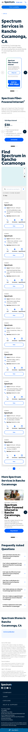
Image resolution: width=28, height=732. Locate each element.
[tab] (14, 692)
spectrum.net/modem (5, 655)
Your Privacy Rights (5, 709)
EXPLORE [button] (7, 700)
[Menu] (2, 2)
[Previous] (2, 72)
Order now (19, 2)
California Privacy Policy (6, 712)
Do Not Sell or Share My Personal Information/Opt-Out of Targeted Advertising (13, 714)
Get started (14, 139)
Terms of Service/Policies (7, 720)
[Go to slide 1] (13, 146)
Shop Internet (14, 531)
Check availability (14, 7)
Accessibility (4, 710)
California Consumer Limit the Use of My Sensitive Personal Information (12, 717)
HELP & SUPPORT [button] (10, 705)
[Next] (25, 72)
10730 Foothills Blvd (8, 632)
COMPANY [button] (7, 692)
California (5, 13)
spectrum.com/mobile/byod (17, 666)
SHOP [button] (5, 696)
